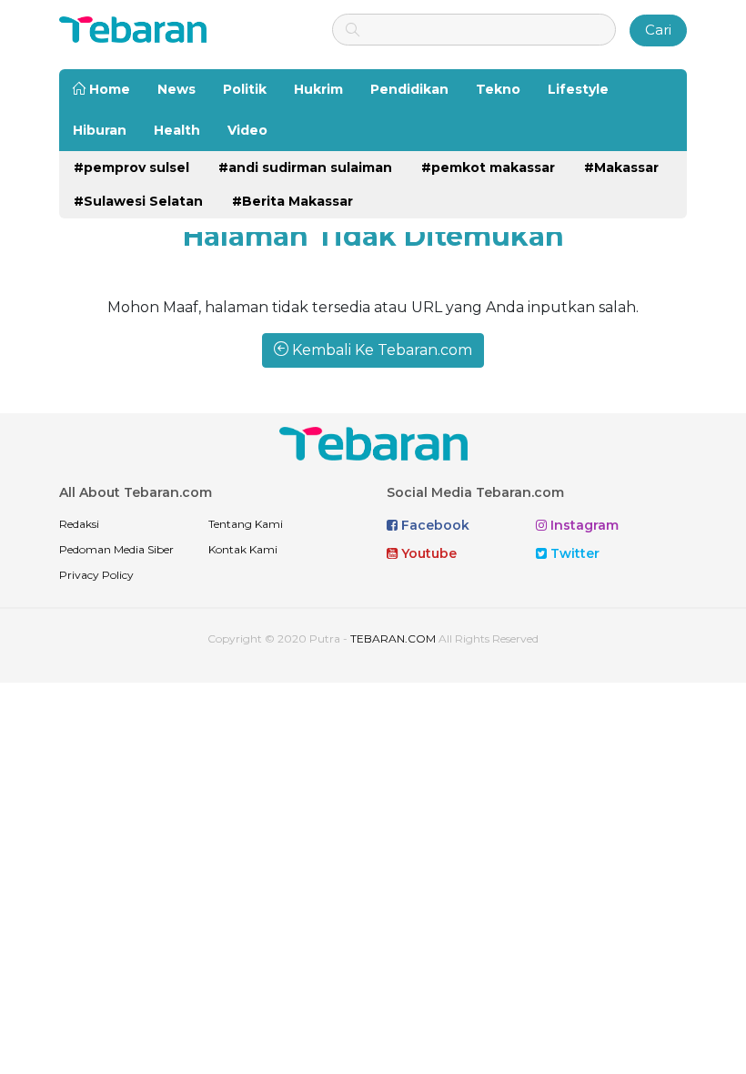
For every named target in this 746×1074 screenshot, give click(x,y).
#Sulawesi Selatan (138, 201)
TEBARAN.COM (393, 638)
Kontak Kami (242, 549)
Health (177, 130)
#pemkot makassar (488, 167)
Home (108, 89)
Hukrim (318, 89)
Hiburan (99, 130)
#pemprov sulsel (131, 167)
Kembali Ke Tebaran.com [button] (380, 350)
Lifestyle (578, 89)
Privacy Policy (96, 575)
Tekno (498, 89)
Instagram (583, 525)
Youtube (427, 553)
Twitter (573, 553)
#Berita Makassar (292, 201)
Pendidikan (409, 89)
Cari (658, 29)
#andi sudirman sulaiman (305, 167)
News (176, 89)
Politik (245, 89)
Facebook (433, 525)
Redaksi (79, 524)
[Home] (133, 28)
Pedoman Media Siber (116, 549)
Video (247, 130)
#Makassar (621, 167)
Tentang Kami (245, 524)
